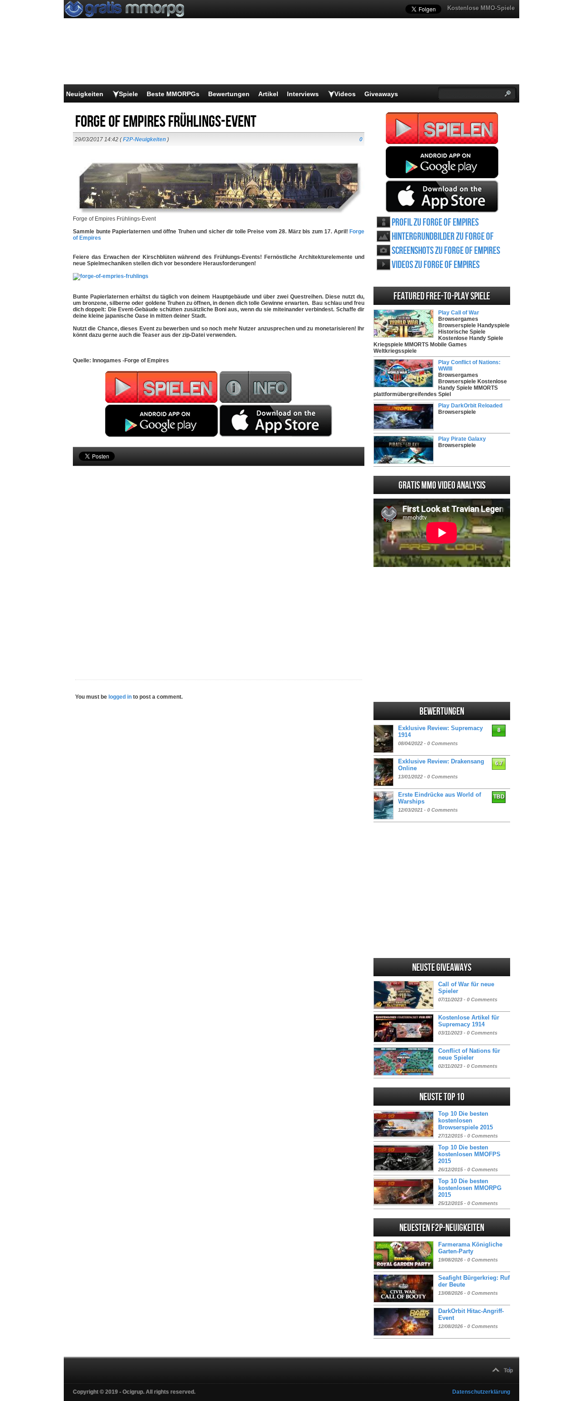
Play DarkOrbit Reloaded (470, 405)
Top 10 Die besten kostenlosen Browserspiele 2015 (465, 1120)
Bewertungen (229, 94)
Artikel (268, 94)
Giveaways (381, 94)
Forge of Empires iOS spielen (442, 196)
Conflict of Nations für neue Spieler (469, 1054)
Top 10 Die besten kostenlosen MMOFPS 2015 (469, 1154)
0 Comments (442, 743)
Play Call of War (458, 312)
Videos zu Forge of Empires (436, 265)
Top (508, 1370)
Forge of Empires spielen (442, 128)
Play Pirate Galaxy (462, 439)
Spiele (128, 94)
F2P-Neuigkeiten (144, 139)
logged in (120, 697)
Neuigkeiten (84, 94)
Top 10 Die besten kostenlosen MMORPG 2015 (469, 1188)
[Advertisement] (218, 557)
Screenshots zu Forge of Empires (446, 251)
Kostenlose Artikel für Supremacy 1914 (468, 1021)
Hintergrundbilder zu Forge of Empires (443, 237)
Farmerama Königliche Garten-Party (470, 1248)
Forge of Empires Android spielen (442, 162)
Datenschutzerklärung (481, 1392)
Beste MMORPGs (173, 94)
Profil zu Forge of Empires (435, 222)
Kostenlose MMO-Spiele (481, 8)
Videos (345, 94)
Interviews (303, 94)
